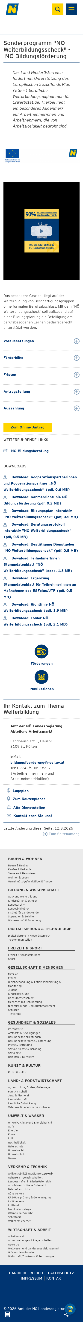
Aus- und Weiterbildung (22, 896)
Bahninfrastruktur (19, 1189)
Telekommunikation (20, 939)
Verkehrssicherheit (19, 1221)
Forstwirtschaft (17, 1091)
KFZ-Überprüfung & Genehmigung (29, 1197)
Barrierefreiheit (26, 1273)
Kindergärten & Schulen (23, 900)
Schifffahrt (14, 1217)
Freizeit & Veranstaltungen (24, 955)
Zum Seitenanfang (63, 834)
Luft (10, 1138)
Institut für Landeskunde (23, 912)
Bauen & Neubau (18, 865)
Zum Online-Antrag (27, 427)
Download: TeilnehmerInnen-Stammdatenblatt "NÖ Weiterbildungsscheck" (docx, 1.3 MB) (38, 564)
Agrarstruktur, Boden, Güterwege (29, 1087)
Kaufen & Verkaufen (20, 869)
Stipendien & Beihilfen (21, 916)
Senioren (13, 1010)
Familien (13, 974)
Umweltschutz (17, 1154)
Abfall (11, 1126)
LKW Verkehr (16, 1201)
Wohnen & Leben (18, 877)
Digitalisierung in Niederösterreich (29, 935)
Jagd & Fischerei (18, 1095)
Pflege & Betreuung (20, 1045)
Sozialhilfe (14, 1053)
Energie (13, 1130)
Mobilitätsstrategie (19, 1209)
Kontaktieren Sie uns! (32, 816)
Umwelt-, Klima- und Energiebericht (30, 1122)
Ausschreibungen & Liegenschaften (30, 1240)
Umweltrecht (16, 1150)
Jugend (13, 990)
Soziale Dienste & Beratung (25, 1049)
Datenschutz (61, 1273)
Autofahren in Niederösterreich (27, 1185)
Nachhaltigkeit (17, 1142)
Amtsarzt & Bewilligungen (24, 1033)
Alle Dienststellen (29, 807)
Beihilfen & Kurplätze (21, 1057)
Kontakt (54, 1278)
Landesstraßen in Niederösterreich (29, 1181)
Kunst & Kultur (17, 1072)
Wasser (12, 1158)
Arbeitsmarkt (16, 1236)
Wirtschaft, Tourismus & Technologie (31, 1256)
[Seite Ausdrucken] (7, 1316)
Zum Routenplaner (29, 799)
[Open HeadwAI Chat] (70, 1309)
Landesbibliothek (18, 908)
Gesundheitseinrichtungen (24, 1037)
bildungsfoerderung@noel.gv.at (37, 762)
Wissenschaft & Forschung (24, 920)
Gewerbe (13, 1244)
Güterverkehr (16, 1193)
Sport (11, 959)
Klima (11, 1134)
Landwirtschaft (17, 1099)
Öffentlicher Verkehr (20, 1213)
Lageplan (21, 791)
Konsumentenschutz (21, 998)
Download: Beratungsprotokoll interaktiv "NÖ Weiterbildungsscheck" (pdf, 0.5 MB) (37, 530)
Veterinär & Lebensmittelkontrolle (29, 1107)
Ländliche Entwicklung (22, 1103)
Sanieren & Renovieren (22, 873)
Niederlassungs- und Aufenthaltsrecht (31, 1006)
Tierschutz (14, 1013)
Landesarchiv (16, 904)
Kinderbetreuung (18, 994)
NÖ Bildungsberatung (29, 451)
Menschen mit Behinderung (25, 1002)
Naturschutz (15, 1146)
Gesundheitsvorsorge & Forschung (29, 1041)
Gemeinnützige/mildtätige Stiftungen (30, 881)
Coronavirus (16, 1029)
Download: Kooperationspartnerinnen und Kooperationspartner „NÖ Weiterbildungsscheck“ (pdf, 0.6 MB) (40, 483)
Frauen (12, 978)
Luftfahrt (13, 1205)
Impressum (31, 1278)
